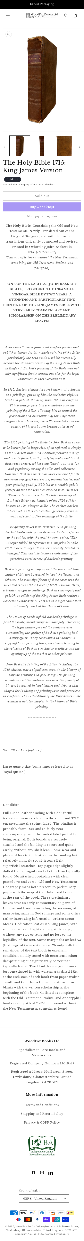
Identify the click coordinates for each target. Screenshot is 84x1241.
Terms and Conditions (42, 1105)
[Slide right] (79, 147)
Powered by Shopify (57, 1234)
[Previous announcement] (7, 4)
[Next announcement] (76, 4)
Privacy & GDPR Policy (42, 1122)
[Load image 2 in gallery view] (42, 146)
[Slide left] (4, 147)
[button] (8, 15)
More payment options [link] (42, 216)
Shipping (24, 184)
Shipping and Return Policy (42, 1114)
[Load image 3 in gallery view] (64, 146)
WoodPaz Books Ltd (28, 1226)
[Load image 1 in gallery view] (20, 146)
